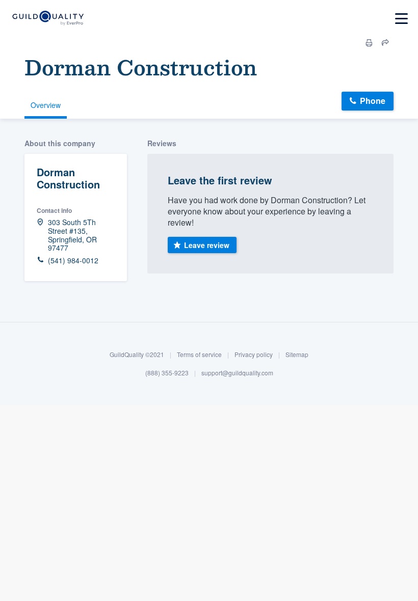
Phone (372, 100)
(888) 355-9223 (167, 372)
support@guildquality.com (237, 372)
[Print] (369, 43)
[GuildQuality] (47, 18)
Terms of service (199, 354)
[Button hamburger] (401, 18)
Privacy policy (253, 354)
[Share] (385, 43)
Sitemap (296, 354)
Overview (46, 105)
